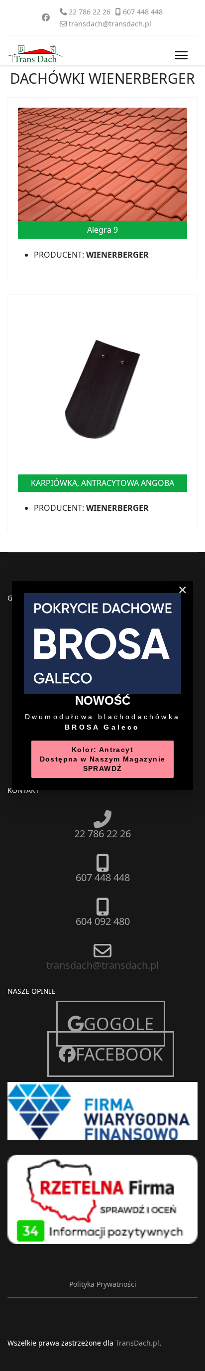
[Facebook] (46, 17)
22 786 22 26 (89, 11)
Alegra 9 (102, 229)
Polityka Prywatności (102, 1284)
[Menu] (179, 55)
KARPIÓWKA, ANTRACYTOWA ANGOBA (102, 482)
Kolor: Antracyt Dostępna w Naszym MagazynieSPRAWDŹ (103, 759)
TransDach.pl (137, 1343)
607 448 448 (143, 11)
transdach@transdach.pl (110, 23)
